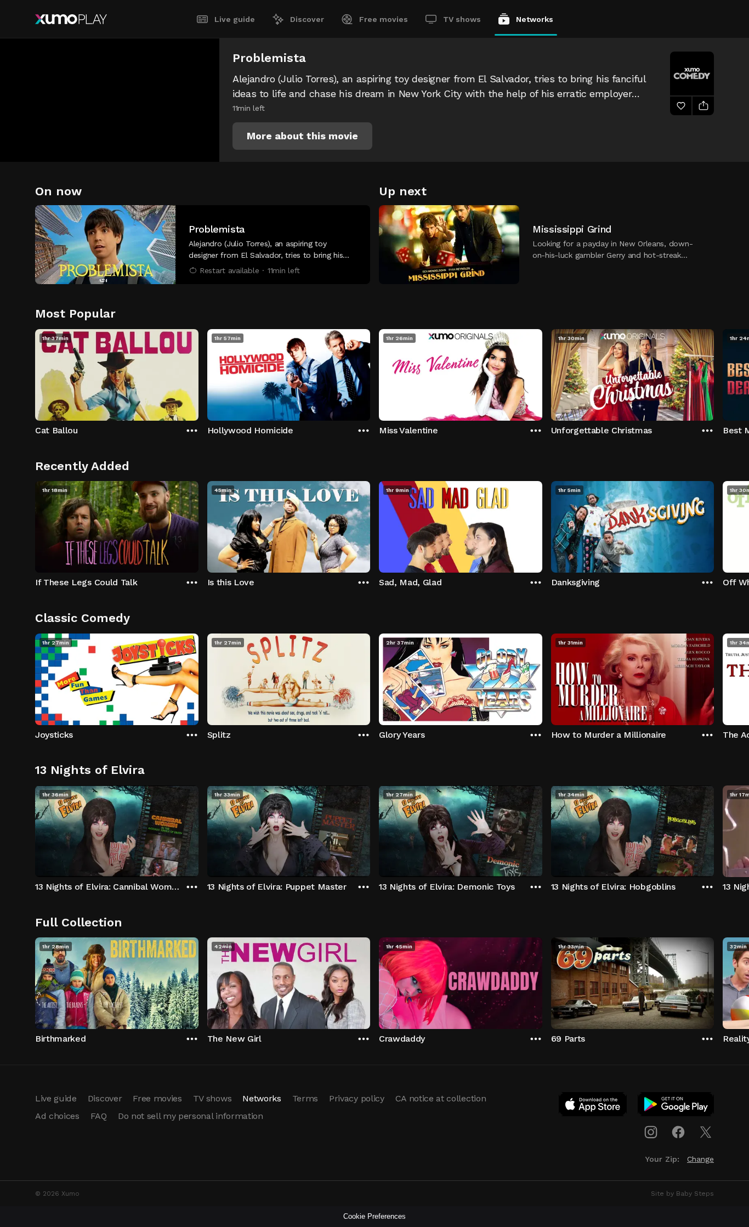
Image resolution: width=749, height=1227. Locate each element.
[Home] (71, 19)
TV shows (462, 19)
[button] (302, 136)
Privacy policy (356, 1098)
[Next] (714, 372)
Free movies (383, 19)
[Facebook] (678, 1132)
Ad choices (57, 1116)
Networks (534, 19)
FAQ (98, 1116)
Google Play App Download (676, 1106)
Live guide (234, 19)
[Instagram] (651, 1132)
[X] (705, 1132)
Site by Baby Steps (682, 1193)
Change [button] (700, 1159)
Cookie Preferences (374, 1216)
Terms (305, 1098)
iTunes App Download (593, 1106)
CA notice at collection (440, 1098)
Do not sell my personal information (190, 1116)
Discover (307, 19)
